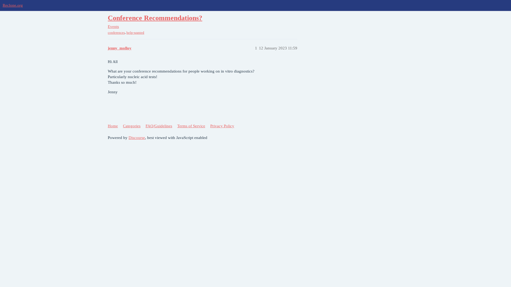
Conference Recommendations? (155, 18)
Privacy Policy (222, 126)
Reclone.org (13, 5)
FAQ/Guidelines (159, 126)
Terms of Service (191, 126)
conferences (116, 33)
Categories (132, 126)
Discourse (137, 138)
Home (113, 126)
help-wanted (135, 33)
